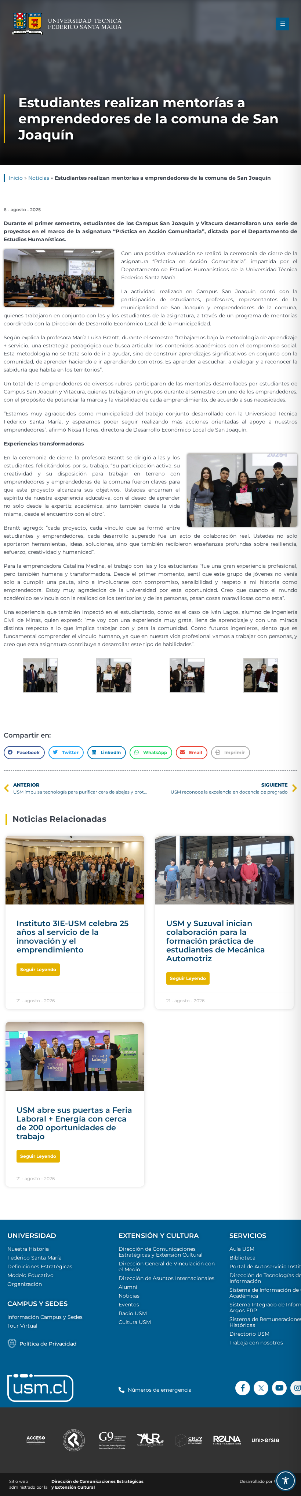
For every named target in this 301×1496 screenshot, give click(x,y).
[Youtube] (279, 1388)
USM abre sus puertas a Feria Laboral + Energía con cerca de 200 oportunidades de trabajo (74, 1123)
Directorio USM (249, 1334)
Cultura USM (135, 1322)
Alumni (128, 1287)
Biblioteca (242, 1257)
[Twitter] (261, 1388)
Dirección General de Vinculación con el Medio (167, 1266)
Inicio (16, 178)
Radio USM (133, 1313)
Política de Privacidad (48, 1343)
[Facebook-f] (242, 1388)
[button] (282, 24)
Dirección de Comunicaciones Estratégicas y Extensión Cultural (161, 1252)
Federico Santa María (34, 1257)
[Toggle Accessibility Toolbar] (285, 1481)
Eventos (129, 1304)
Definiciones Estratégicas (39, 1266)
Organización (24, 1284)
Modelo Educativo (30, 1275)
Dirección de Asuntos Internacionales (166, 1278)
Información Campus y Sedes (45, 1317)
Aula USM (241, 1249)
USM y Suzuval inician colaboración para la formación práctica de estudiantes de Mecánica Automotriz (215, 941)
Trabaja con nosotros (256, 1342)
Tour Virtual (22, 1325)
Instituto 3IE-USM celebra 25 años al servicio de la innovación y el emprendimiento (72, 936)
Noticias (38, 178)
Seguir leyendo (38, 969)
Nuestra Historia (28, 1249)
